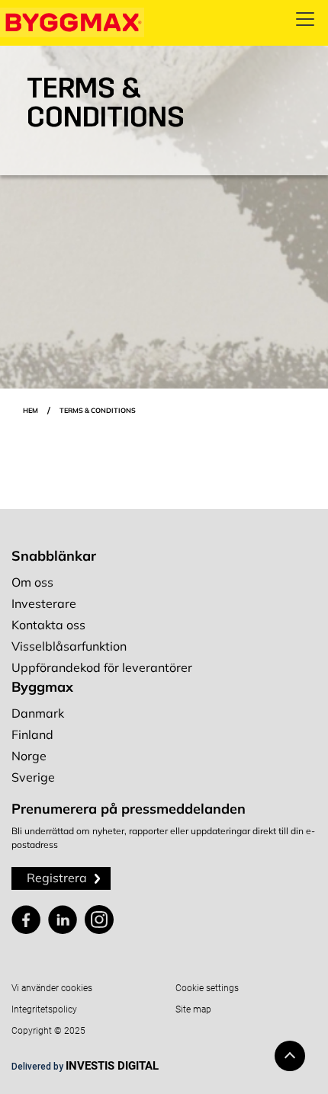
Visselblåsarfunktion (69, 646)
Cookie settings (207, 988)
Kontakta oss (48, 624)
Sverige (33, 777)
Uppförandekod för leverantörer (101, 667)
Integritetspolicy (44, 1009)
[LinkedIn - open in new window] (62, 919)
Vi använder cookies (51, 988)
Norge (29, 755)
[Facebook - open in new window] (25, 919)
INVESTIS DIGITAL (112, 1066)
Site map (193, 1009)
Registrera (57, 877)
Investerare (43, 603)
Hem (30, 410)
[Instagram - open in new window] (99, 919)
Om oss (32, 582)
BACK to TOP (290, 1056)
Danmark (37, 713)
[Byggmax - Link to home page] (72, 23)
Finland (32, 734)
